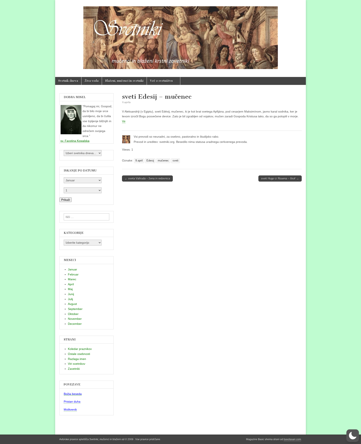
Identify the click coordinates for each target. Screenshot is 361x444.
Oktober (73, 314)
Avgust (72, 304)
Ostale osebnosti (79, 354)
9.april (139, 160)
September (75, 309)
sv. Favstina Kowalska (74, 140)
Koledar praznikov (80, 349)
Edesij (150, 160)
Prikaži (65, 199)
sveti (175, 160)
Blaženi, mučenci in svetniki (124, 81)
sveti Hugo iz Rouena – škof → (280, 178)
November (75, 318)
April (71, 284)
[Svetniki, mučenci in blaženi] (180, 35)
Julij (70, 299)
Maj (70, 289)
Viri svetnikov (76, 363)
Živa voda (92, 81)
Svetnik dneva (68, 81)
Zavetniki (74, 368)
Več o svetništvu (161, 81)
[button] (352, 435)
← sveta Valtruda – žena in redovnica (147, 178)
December (75, 323)
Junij (71, 294)
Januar (72, 269)
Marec (72, 279)
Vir (124, 121)
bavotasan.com (292, 439)
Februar (73, 274)
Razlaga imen (77, 359)
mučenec (163, 160)
